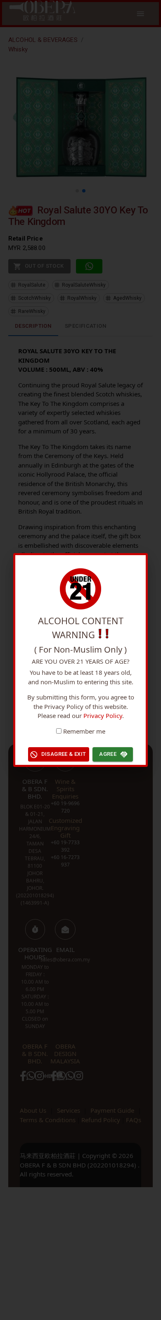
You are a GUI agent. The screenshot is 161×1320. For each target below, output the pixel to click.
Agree (107, 754)
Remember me (84, 731)
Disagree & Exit (63, 754)
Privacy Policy (102, 715)
